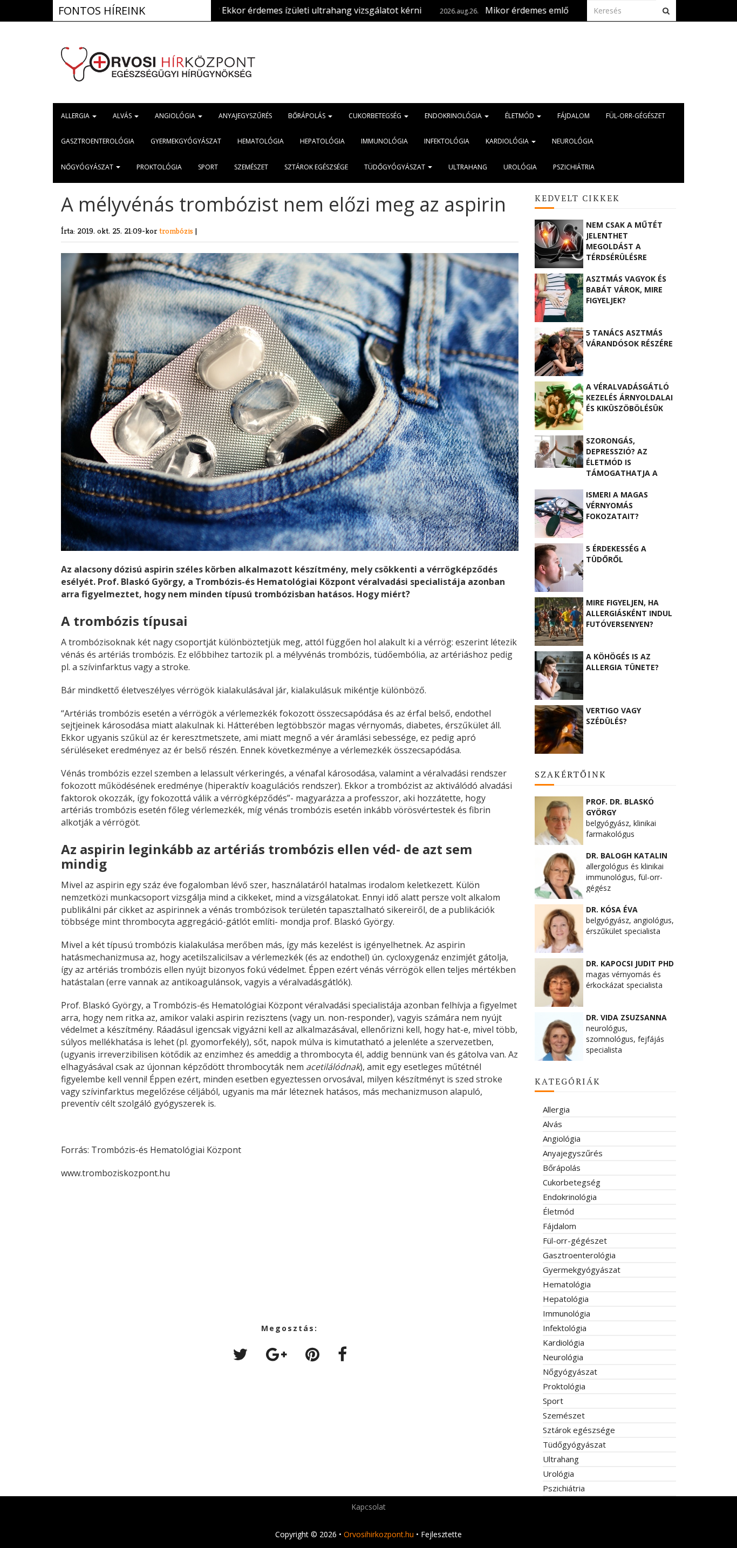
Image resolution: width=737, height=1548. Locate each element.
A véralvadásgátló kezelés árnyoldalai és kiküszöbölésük (629, 397)
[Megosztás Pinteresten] (312, 1354)
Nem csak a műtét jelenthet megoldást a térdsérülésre (624, 241)
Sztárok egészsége (316, 167)
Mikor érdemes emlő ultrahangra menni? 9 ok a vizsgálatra (560, 10)
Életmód (520, 115)
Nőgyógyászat (88, 167)
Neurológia (572, 141)
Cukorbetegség (376, 115)
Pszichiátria (574, 167)
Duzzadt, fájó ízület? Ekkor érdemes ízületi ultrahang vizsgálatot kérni (235, 10)
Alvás (123, 115)
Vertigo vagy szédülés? (613, 715)
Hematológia (260, 141)
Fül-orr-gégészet (635, 115)
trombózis (177, 231)
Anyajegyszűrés (245, 115)
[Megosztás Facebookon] (342, 1354)
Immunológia (384, 141)
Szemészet (251, 167)
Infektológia (446, 141)
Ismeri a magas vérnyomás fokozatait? (617, 505)
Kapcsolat (368, 1507)
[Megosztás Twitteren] (240, 1354)
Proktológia (159, 167)
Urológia (520, 167)
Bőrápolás (307, 115)
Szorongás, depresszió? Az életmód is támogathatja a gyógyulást (622, 456)
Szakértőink (570, 774)
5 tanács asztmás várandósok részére (629, 338)
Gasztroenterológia (97, 141)
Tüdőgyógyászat (395, 167)
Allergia (76, 115)
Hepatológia (322, 141)
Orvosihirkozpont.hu (379, 1534)
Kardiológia (508, 141)
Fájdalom (573, 115)
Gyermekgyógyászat (186, 141)
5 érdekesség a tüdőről (616, 553)
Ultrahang (467, 167)
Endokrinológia (454, 115)
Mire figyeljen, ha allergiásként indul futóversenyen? (629, 613)
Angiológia (176, 115)
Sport (208, 167)
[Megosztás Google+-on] (276, 1354)
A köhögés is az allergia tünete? (622, 661)
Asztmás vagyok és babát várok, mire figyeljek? (626, 289)
